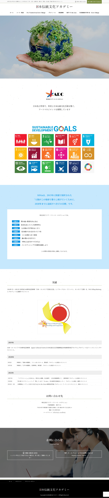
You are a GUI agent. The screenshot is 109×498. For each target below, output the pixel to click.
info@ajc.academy (59, 412)
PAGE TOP (104, 481)
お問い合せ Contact (95, 2)
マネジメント (18, 481)
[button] (30, 455)
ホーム (10, 481)
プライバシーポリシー (30, 481)
